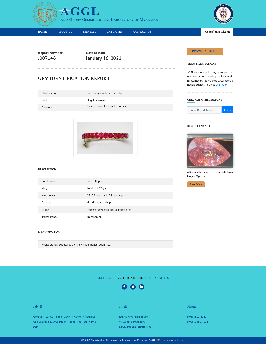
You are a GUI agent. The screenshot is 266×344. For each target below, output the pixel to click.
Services (89, 32)
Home (42, 32)
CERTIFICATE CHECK (132, 278)
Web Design (163, 340)
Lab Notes (114, 32)
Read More (196, 184)
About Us (65, 32)
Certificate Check (217, 32)
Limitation (221, 84)
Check (227, 110)
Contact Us (142, 32)
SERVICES (104, 278)
